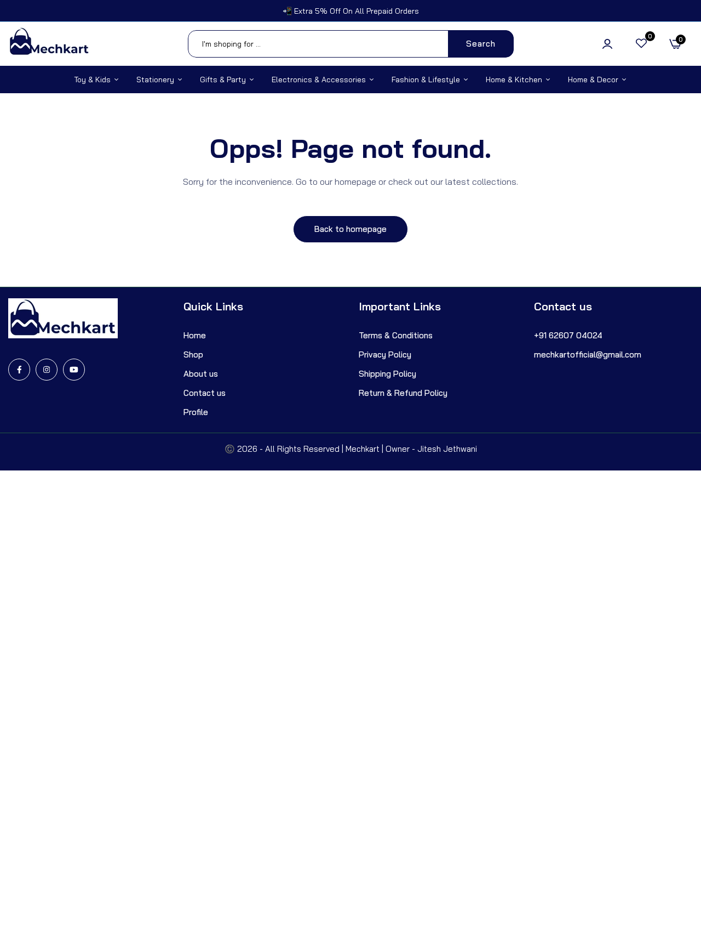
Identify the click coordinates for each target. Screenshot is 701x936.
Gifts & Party (223, 79)
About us (200, 373)
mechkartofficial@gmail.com (587, 354)
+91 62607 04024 (568, 335)
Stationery (155, 79)
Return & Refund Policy (403, 393)
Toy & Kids (92, 79)
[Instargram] (47, 370)
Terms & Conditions (396, 335)
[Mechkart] (49, 44)
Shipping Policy (387, 373)
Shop (193, 354)
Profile (195, 412)
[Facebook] (19, 370)
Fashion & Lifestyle (426, 79)
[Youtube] (74, 370)
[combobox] (351, 44)
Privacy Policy (385, 354)
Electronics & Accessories (319, 79)
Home (194, 335)
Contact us (204, 393)
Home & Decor (593, 79)
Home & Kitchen (514, 79)
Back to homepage (350, 229)
